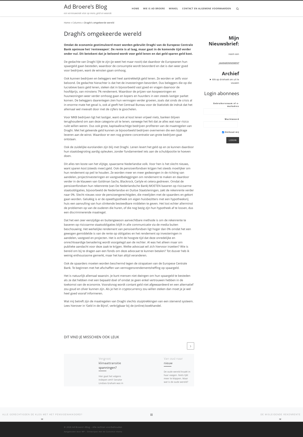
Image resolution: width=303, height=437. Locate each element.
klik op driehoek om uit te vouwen (225, 81)
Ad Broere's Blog (81, 427)
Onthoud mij (231, 132)
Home (67, 22)
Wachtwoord (232, 119)
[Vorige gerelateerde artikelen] (182, 345)
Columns (77, 22)
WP (83, 431)
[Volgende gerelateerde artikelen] (190, 345)
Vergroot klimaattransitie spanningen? (110, 363)
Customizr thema (114, 431)
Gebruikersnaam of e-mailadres (226, 104)
